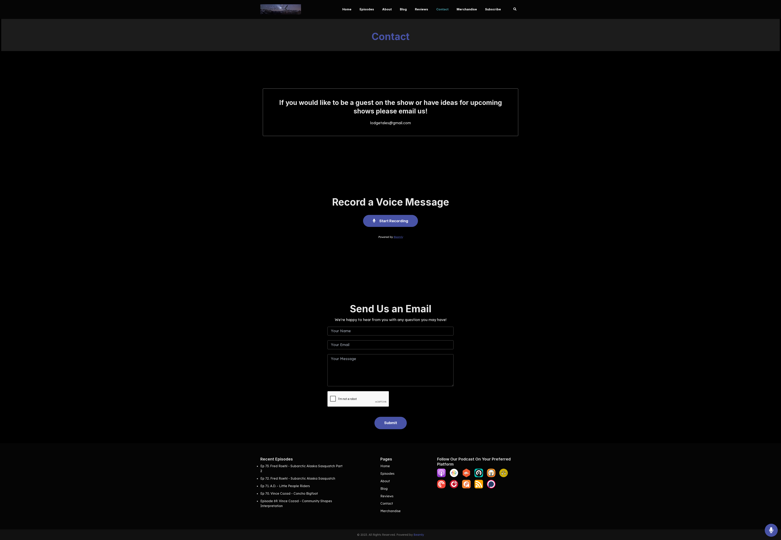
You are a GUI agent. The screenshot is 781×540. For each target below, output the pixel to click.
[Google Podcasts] (454, 476)
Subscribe (493, 9)
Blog (403, 9)
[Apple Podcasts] (441, 476)
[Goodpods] (503, 476)
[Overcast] (491, 476)
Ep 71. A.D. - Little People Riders (285, 486)
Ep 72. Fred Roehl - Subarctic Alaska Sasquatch (297, 478)
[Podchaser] (491, 487)
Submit (390, 423)
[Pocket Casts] (441, 487)
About (387, 9)
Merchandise (467, 9)
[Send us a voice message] (771, 530)
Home (346, 9)
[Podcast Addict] (466, 487)
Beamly (398, 236)
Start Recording (393, 221)
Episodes (367, 9)
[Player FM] (454, 487)
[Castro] (478, 476)
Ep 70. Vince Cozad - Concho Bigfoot (289, 493)
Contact (442, 9)
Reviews (421, 9)
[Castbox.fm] (466, 476)
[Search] (513, 9)
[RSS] (478, 487)
